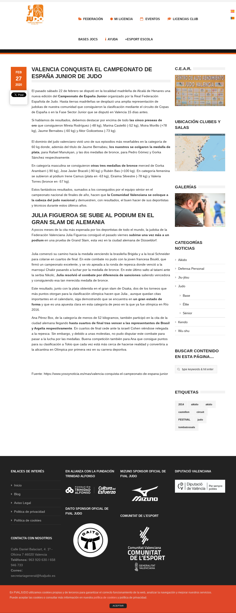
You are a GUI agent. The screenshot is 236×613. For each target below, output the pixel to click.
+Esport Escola (139, 39)
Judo (181, 286)
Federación (93, 19)
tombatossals (186, 427)
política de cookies (105, 597)
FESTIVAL (184, 419)
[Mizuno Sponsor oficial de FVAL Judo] (145, 493)
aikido (194, 404)
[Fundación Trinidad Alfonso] (90, 490)
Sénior (187, 313)
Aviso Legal (22, 503)
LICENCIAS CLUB (185, 19)
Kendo (183, 322)
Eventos (152, 19)
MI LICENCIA (123, 19)
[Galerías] (200, 210)
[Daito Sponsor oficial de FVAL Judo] (90, 540)
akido (209, 404)
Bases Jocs (88, 39)
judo (200, 419)
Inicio (18, 485)
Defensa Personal (191, 268)
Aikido (182, 260)
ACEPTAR (118, 605)
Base (186, 295)
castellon (183, 412)
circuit (200, 412)
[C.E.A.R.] (200, 90)
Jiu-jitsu (183, 277)
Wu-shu (183, 331)
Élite (186, 304)
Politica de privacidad (29, 511)
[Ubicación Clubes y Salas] (200, 153)
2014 (181, 404)
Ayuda (113, 39)
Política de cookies (27, 520)
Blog (17, 494)
